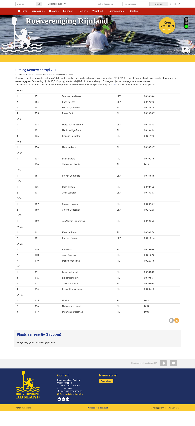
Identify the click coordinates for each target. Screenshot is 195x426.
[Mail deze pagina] (177, 320)
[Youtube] (68, 399)
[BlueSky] (59, 399)
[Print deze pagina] (171, 320)
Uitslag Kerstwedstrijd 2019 (37, 70)
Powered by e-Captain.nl (98, 408)
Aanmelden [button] (106, 381)
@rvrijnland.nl (71, 394)
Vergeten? (175, 4)
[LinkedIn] (63, 399)
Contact (63, 375)
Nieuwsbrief (108, 375)
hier (115, 84)
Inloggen (159, 4)
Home (23, 11)
